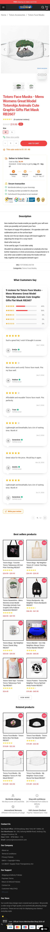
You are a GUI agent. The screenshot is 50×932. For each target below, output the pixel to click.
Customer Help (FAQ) (10, 889)
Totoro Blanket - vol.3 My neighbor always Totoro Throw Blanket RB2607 (35, 645)
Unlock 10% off (5, 921)
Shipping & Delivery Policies (12, 875)
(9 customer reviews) (21, 119)
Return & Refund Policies (11, 882)
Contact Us (6, 885)
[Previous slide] (4, 49)
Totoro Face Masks (36, 15)
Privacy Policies (7, 857)
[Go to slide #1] (19, 86)
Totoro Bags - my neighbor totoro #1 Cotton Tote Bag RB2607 (36, 565)
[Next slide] (45, 49)
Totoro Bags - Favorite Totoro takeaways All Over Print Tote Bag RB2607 (13, 565)
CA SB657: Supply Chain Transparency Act (17, 864)
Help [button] (45, 929)
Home (3, 15)
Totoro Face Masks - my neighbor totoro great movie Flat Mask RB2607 (35, 775)
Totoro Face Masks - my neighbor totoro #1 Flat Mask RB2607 (12, 775)
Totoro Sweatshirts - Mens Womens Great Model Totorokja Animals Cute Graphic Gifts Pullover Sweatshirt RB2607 (13, 605)
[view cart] (46, 7)
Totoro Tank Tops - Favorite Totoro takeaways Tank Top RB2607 (13, 683)
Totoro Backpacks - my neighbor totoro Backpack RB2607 (36, 602)
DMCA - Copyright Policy (11, 860)
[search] (42, 7)
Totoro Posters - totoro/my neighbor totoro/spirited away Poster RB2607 (36, 683)
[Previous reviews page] (33, 518)
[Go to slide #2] (31, 86)
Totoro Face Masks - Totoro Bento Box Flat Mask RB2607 (13, 738)
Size (4, 128)
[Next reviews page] (45, 518)
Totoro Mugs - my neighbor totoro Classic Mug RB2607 (13, 645)
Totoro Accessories (17, 15)
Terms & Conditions (9, 854)
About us (5, 850)
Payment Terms (7, 878)
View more (25, 697)
